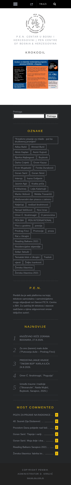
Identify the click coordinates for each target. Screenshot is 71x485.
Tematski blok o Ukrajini (27, 257)
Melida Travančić (43, 194)
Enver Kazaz (40, 162)
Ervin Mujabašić (23, 167)
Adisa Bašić (21, 146)
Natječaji (19, 204)
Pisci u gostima (23, 225)
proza (51, 231)
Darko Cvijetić (22, 162)
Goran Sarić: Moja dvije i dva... (29, 440)
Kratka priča (38, 183)
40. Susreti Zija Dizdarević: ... (28, 421)
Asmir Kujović (40, 152)
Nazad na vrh (34, 478)
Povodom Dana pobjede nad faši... (31, 427)
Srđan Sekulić (22, 252)
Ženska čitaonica (24, 267)
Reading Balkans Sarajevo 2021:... (31, 447)
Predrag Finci (22, 231)
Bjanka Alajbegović (24, 157)
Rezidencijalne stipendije (28, 246)
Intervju (19, 178)
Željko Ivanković (33, 262)
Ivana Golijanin (34, 178)
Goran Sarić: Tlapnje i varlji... (28, 434)
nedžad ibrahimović (38, 204)
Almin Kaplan (22, 152)
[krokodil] (35, 87)
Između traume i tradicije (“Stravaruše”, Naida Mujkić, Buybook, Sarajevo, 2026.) (34, 387)
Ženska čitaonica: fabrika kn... (28, 453)
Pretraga (17, 111)
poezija (38, 225)
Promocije (38, 231)
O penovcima (48, 215)
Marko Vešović (22, 194)
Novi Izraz (42, 210)
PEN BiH (19, 220)
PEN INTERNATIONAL (40, 220)
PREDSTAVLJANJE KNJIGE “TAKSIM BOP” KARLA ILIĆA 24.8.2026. (34, 363)
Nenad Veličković (24, 210)
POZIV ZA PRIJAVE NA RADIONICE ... (33, 414)
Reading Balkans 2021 (26, 241)
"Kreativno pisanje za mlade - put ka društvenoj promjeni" (34, 140)
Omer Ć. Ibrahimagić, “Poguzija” (36, 375)
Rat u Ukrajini (22, 236)
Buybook (43, 157)
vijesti (18, 262)
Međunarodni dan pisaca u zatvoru (33, 199)
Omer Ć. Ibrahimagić (26, 215)
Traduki (48, 257)
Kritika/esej (20, 188)
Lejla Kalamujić (38, 188)
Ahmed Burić (38, 146)
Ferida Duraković (44, 167)
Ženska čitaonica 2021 (26, 272)
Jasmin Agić (21, 183)
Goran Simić (38, 173)
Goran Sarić (21, 173)
